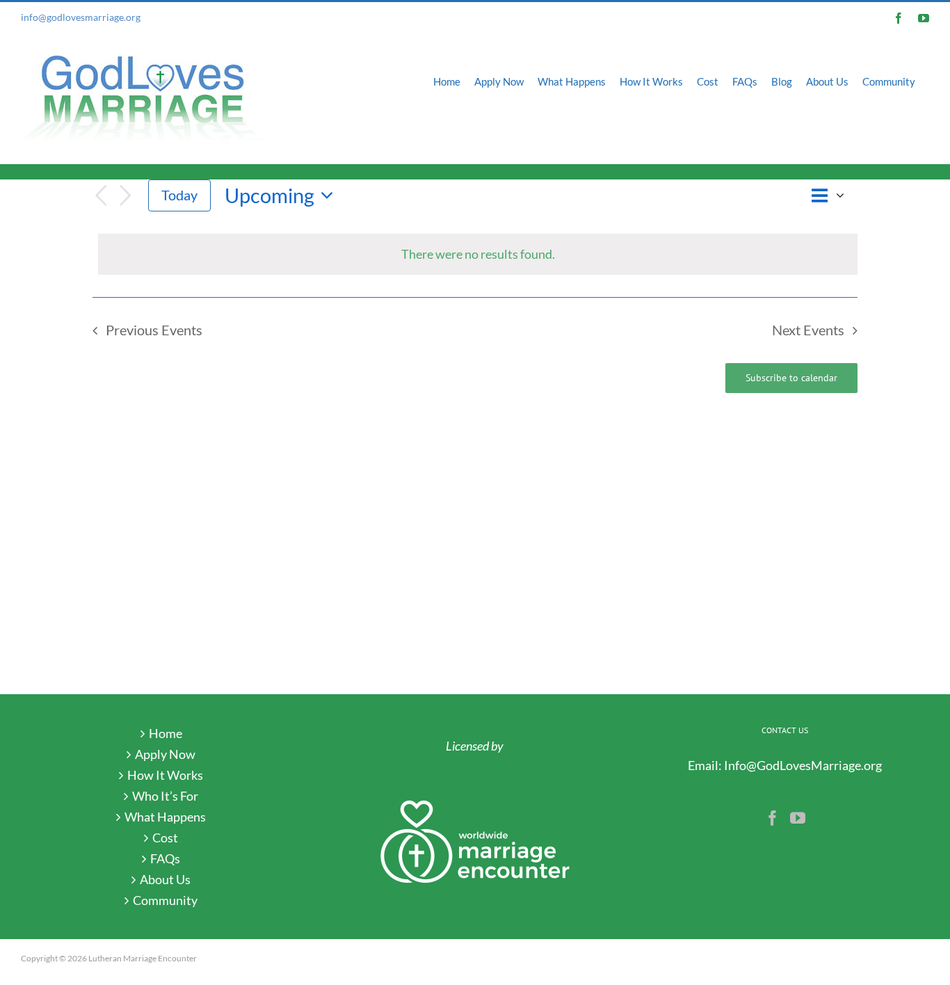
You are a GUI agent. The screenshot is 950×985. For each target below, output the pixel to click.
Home (165, 733)
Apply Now (165, 754)
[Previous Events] (100, 196)
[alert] (478, 254)
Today (179, 194)
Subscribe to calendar (791, 378)
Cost (165, 837)
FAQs (165, 858)
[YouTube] (797, 818)
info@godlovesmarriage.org (80, 17)
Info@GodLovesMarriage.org (803, 765)
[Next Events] (126, 196)
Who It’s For (165, 795)
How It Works (165, 775)
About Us (165, 879)
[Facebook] (772, 818)
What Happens (165, 816)
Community (165, 900)
